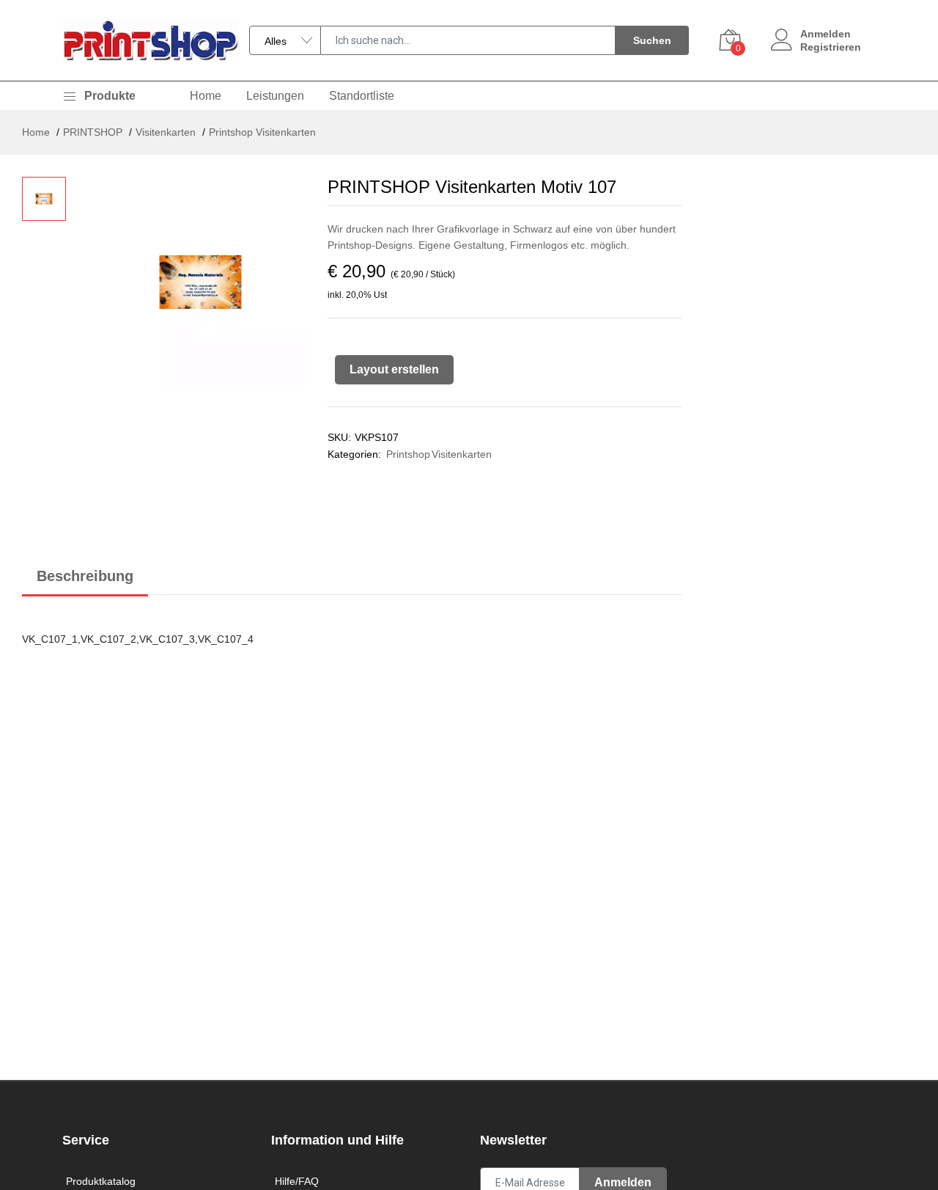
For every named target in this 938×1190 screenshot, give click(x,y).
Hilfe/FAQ (297, 1181)
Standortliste (361, 96)
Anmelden (825, 34)
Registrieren (830, 47)
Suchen (652, 40)
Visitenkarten (166, 132)
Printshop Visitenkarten (262, 132)
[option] (200, 305)
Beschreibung (85, 576)
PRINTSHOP (92, 132)
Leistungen (275, 96)
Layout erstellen (394, 369)
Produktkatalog (101, 1181)
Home (205, 96)
